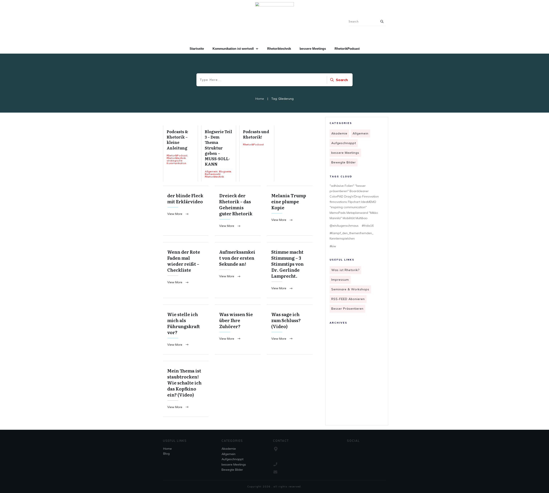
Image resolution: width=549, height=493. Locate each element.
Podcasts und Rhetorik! (257, 153)
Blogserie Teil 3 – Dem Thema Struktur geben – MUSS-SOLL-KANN (218, 153)
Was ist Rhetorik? (345, 270)
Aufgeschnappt (343, 143)
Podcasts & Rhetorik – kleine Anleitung (180, 153)
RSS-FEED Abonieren (348, 299)
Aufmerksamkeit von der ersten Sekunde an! (237, 270)
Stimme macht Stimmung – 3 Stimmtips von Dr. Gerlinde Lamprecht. (289, 270)
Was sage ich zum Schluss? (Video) (289, 329)
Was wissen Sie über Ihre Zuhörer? (237, 329)
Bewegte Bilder (343, 162)
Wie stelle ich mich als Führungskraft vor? (185, 329)
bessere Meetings (345, 153)
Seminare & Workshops (350, 289)
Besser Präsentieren (347, 309)
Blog (166, 453)
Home (167, 449)
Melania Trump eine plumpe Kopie (289, 210)
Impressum (340, 280)
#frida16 (368, 226)
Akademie (339, 133)
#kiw (333, 246)
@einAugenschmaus (344, 226)
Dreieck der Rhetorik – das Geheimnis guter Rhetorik (237, 210)
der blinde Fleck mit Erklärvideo (185, 210)
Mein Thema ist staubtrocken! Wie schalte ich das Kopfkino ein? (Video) (185, 389)
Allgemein (360, 133)
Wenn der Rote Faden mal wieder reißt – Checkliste (185, 270)
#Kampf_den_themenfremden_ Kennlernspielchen (351, 235)
